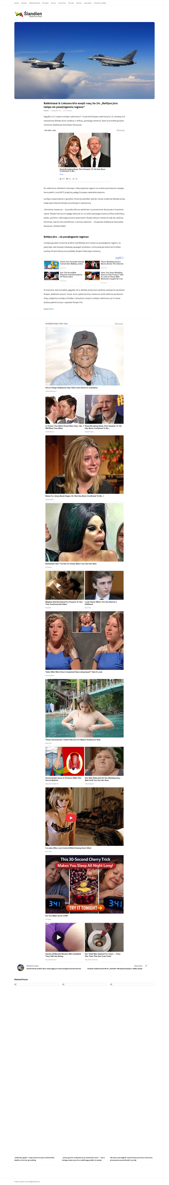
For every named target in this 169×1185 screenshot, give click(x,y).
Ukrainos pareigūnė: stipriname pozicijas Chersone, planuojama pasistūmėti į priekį (131, 1158)
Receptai (45, 3)
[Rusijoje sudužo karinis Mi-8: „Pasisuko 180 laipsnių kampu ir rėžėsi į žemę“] (148, 967)
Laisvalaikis (88, 3)
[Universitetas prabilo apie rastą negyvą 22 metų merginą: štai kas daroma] (20, 967)
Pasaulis (24, 3)
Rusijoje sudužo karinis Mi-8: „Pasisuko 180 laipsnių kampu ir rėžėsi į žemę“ (115, 968)
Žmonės (71, 3)
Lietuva (16, 3)
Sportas (79, 3)
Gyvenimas (62, 3)
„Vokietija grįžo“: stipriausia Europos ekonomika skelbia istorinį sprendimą (34, 1158)
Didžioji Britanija (34, 3)
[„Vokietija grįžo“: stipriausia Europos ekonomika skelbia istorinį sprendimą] (36, 1069)
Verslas (53, 3)
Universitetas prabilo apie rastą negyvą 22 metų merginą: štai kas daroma (53, 968)
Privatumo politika (100, 3)
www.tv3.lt (48, 308)
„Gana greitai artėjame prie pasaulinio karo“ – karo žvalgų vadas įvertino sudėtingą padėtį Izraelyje (83, 1158)
